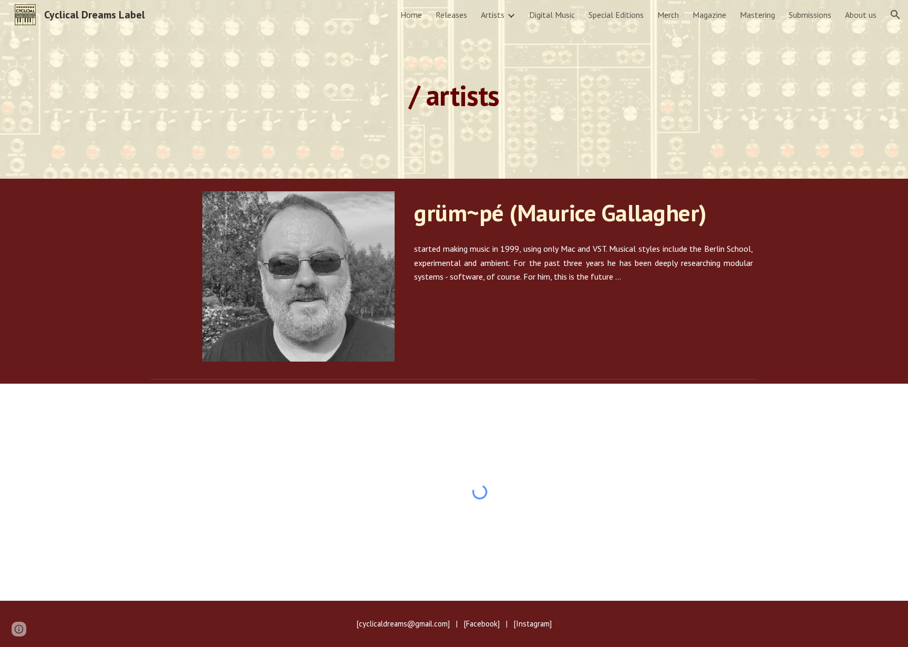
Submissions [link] (810, 14)
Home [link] (411, 14)
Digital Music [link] (552, 14)
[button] (895, 14)
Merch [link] (668, 14)
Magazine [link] (709, 14)
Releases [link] (451, 14)
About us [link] (860, 14)
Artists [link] (492, 14)
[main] (454, 89)
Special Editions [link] (616, 14)
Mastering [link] (757, 14)
